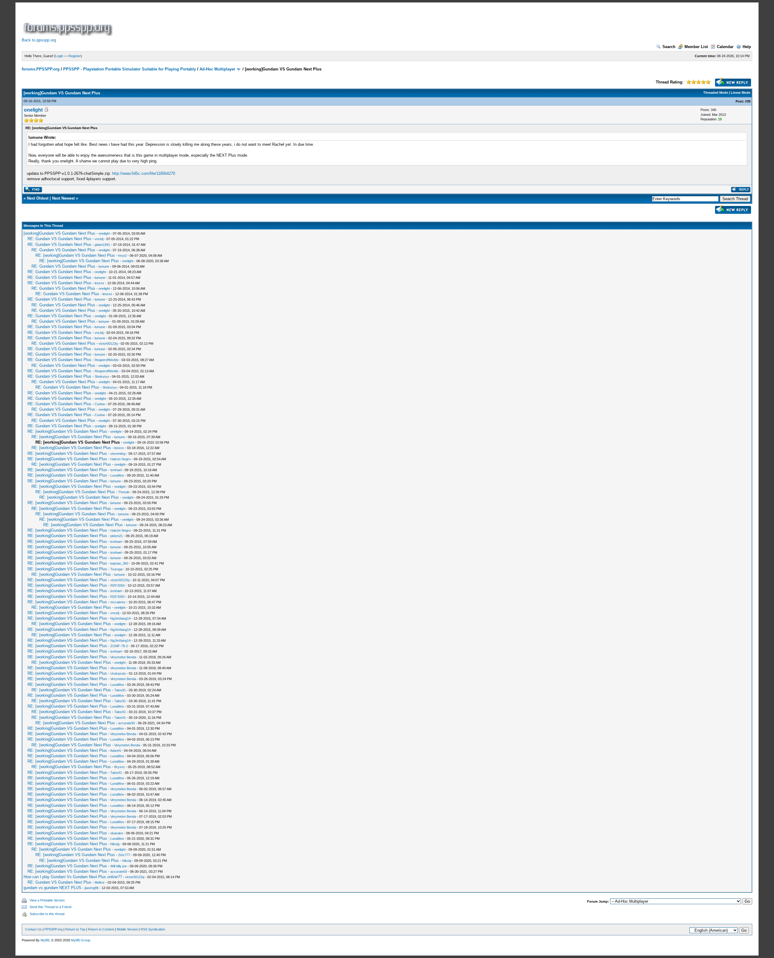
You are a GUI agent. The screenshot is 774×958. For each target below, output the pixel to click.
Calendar (725, 46)
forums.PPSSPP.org (41, 69)
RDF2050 (117, 585)
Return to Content (101, 929)
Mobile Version (127, 929)
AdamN (115, 750)
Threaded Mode (715, 92)
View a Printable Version (47, 900)
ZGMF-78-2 (119, 646)
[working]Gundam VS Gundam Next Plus (59, 233)
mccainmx (117, 602)
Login (59, 56)
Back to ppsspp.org (39, 40)
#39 (747, 101)
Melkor (100, 882)
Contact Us (33, 929)
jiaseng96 (92, 888)
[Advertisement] (224, 22)
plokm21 (116, 536)
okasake (116, 833)
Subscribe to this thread (47, 914)
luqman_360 (119, 563)
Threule (123, 492)
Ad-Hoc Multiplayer (217, 69)
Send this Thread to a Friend (50, 907)
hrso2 (122, 255)
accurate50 (126, 723)
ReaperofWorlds (107, 360)
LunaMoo (117, 475)
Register (74, 56)
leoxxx (99, 283)
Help (747, 46)
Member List (696, 46)
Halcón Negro (120, 459)
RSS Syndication (153, 929)
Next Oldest (37, 198)
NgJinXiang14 (120, 618)
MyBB (45, 940)
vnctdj (99, 239)
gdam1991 (102, 244)
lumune (104, 266)
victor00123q (108, 343)
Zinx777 (124, 855)
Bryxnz (119, 767)
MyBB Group (80, 940)
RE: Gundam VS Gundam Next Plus (59, 238)
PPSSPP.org (53, 929)
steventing (117, 453)
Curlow (100, 404)
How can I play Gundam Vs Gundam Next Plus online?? (73, 877)
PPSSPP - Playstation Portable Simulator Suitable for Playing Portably (129, 69)
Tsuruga (116, 569)
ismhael (116, 470)
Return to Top (75, 929)
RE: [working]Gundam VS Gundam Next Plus (75, 255)
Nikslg (114, 844)
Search (668, 46)
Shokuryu (102, 376)
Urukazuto (118, 673)
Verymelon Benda (123, 657)
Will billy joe (118, 866)
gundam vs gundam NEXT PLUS (52, 887)
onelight (33, 109)
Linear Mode (740, 92)
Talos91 (120, 690)
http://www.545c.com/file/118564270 (143, 173)
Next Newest (63, 198)
